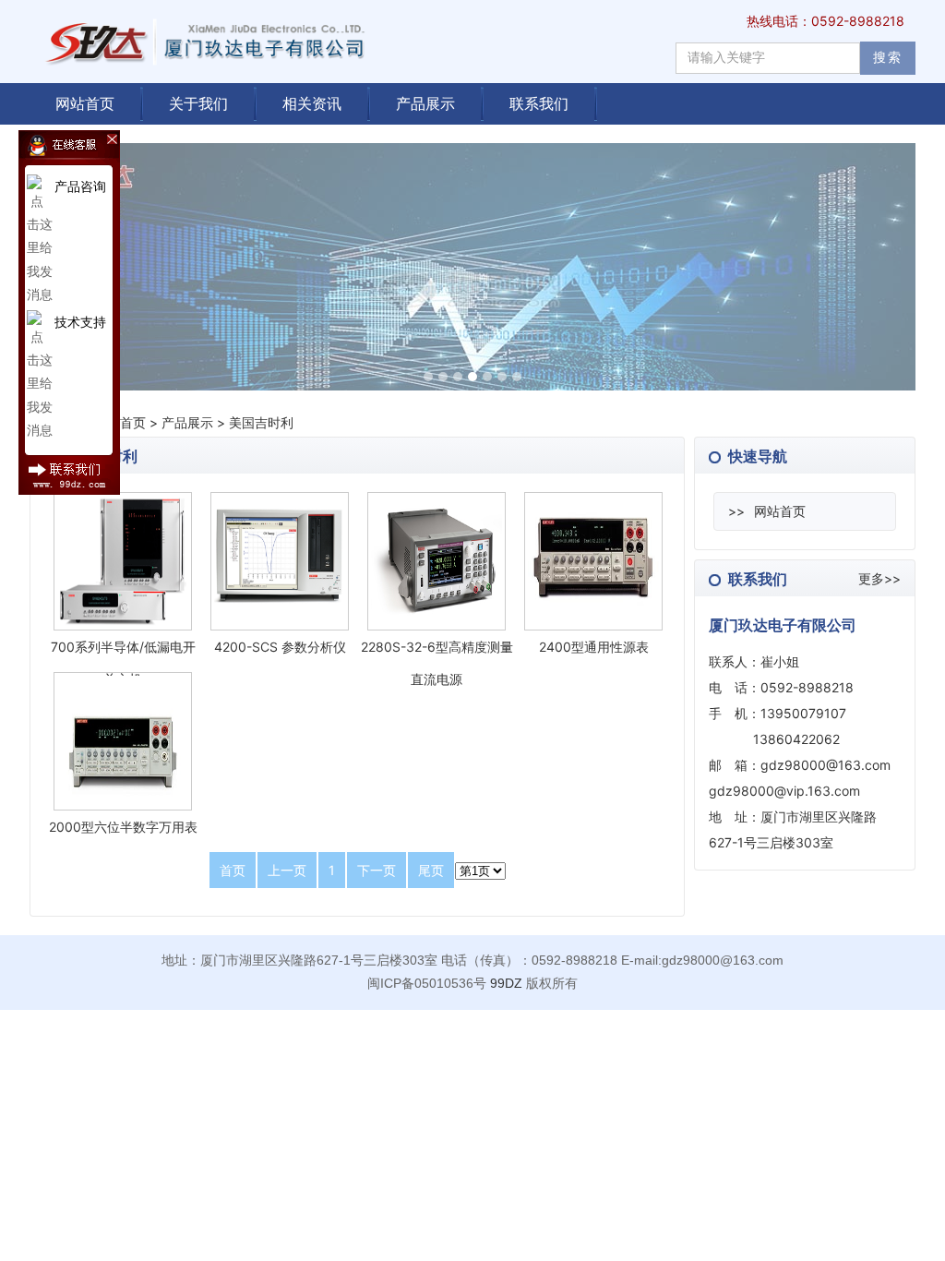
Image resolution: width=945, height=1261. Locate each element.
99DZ (506, 983)
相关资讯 (311, 103)
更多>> (879, 578)
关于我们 (198, 103)
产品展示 (425, 103)
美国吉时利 (261, 422)
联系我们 (538, 103)
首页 (133, 422)
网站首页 (84, 103)
